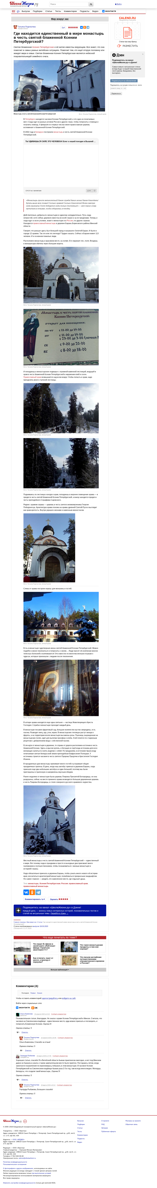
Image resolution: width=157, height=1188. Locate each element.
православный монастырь (44, 223)
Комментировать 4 (35, 899)
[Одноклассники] (84, 27)
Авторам (104, 1128)
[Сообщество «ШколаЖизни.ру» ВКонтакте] (109, 11)
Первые (33, 993)
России (70, 221)
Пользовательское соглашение (14, 1164)
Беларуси (39, 132)
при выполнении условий (41, 1173)
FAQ (103, 1124)
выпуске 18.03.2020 (40, 926)
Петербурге (30, 119)
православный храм (78, 883)
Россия (64, 883)
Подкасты (84, 11)
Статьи (48, 11)
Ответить (25, 1032)
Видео (95, 11)
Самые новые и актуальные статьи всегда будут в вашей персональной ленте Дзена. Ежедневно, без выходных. (126, 70)
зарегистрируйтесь (50, 998)
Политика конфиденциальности (15, 1162)
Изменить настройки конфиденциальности (19, 1183)
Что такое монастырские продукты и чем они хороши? (91, 947)
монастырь (58, 132)
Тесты (58, 11)
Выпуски (26, 11)
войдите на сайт (69, 998)
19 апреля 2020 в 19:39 (49, 1038)
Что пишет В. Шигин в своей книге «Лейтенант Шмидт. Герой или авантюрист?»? (44, 947)
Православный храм (32, 377)
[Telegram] (88, 27)
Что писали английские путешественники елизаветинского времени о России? (92, 960)
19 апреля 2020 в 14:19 (42, 1014)
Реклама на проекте (133, 1121)
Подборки (37, 11)
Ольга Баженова (26, 1014)
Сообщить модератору (58, 1014)
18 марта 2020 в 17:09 (44, 1056)
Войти (118, 4)
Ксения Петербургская (43, 47)
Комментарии (70, 11)
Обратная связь (131, 1124)
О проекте (105, 1121)
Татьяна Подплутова (31, 1037)
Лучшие (39, 993)
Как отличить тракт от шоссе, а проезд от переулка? (43, 960)
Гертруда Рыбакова (27, 1056)
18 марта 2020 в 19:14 (48, 1085)
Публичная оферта (108, 1131)
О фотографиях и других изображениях (18, 1168)
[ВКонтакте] (81, 27)
